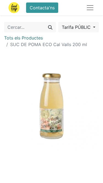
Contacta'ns (42, 7)
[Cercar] (50, 27)
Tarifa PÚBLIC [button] (77, 27)
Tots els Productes (23, 38)
